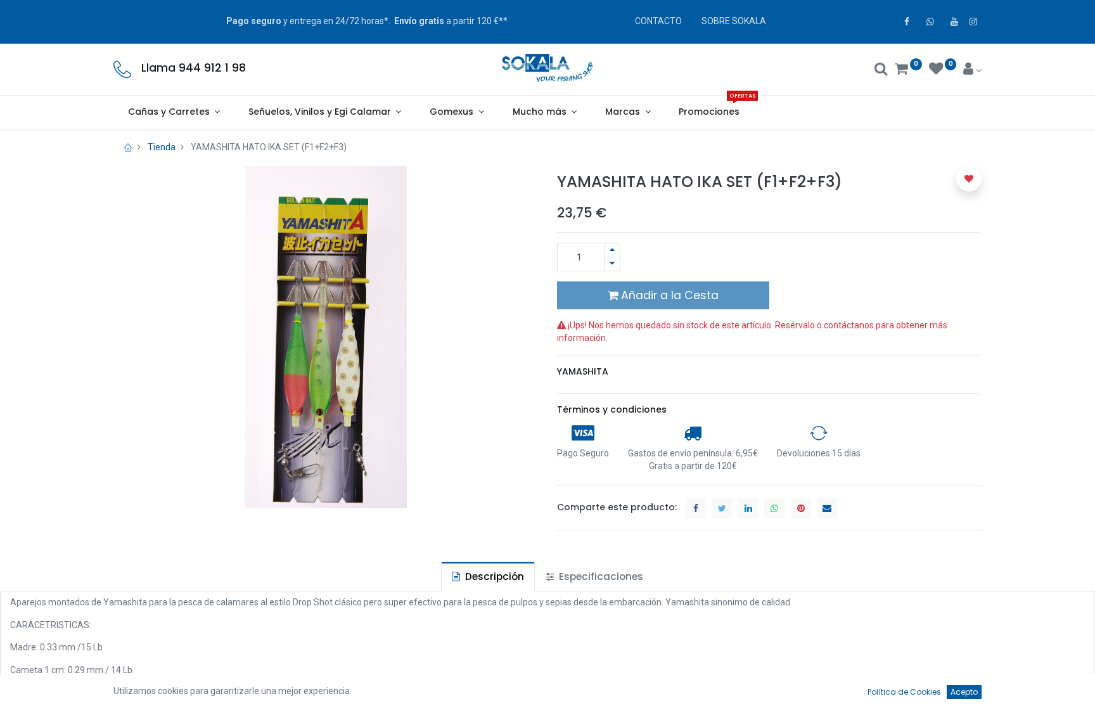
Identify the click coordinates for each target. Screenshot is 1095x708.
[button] (969, 178)
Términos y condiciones (612, 409)
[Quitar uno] (612, 264)
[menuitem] (709, 112)
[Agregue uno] (612, 250)
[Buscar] (881, 70)
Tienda (162, 147)
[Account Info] (972, 70)
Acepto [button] (964, 691)
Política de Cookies (904, 691)
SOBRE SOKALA (733, 21)
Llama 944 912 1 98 (193, 67)
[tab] (488, 576)
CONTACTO (658, 21)
